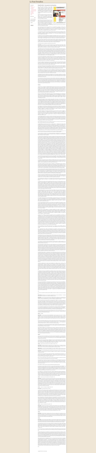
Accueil (32, 6)
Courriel (31, 22)
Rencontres (32, 8)
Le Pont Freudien (36, 2)
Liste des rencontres (34, 9)
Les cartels (32, 12)
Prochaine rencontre (34, 10)
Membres (33, 7)
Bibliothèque (32, 13)
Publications (32, 11)
